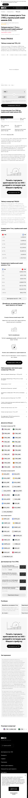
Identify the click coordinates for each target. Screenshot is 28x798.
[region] (14, 785)
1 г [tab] (3, 54)
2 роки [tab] (25, 54)
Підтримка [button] (4, 762)
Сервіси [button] (3, 758)
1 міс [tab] (16, 54)
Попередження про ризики (8, 685)
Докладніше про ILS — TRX (14, 298)
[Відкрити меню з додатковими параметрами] (26, 8)
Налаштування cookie (13, 793)
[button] (13, 8)
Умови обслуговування (7, 688)
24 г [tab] (7, 54)
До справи (5, 613)
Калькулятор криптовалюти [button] (8, 769)
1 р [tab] (20, 54)
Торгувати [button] (4, 772)
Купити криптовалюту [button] (7, 765)
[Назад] (2, 729)
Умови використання (18, 684)
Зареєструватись (20, 7)
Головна (3, 11)
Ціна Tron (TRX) (10, 134)
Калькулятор (10, 11)
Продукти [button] (4, 755)
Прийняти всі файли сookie (13, 789)
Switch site (5, 4)
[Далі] (26, 729)
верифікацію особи (11, 338)
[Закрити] (25, 775)
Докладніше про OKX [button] (7, 752)
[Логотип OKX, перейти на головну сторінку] (3, 8)
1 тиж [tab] (12, 54)
